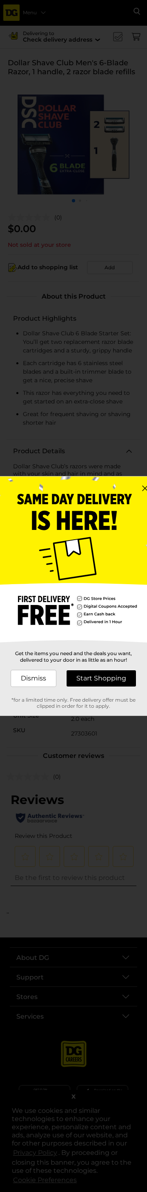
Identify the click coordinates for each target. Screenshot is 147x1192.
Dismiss (33, 678)
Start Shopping (101, 678)
